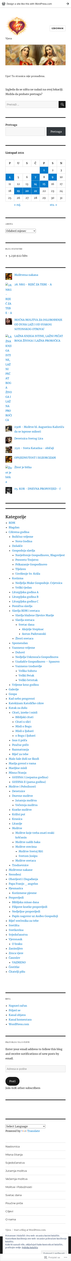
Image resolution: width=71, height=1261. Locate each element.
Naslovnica (12, 1146)
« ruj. (17, 204)
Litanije (17, 823)
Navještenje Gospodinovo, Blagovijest (40, 555)
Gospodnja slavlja (23, 550)
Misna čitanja (17, 772)
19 (18, 191)
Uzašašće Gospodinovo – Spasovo (37, 661)
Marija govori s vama (22, 763)
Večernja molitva (26, 805)
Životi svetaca (24, 638)
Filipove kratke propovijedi (29, 906)
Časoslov (14, 957)
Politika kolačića (30, 1247)
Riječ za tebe (20, 754)
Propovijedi (16, 897)
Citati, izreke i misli (24, 712)
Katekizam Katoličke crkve (26, 703)
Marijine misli (18, 768)
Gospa (13, 694)
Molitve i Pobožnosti (22, 786)
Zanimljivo (16, 948)
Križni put (18, 814)
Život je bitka (23, 467)
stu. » (53, 204)
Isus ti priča (19, 740)
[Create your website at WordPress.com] (35, 3)
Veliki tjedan (23, 587)
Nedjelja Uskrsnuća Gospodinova (36, 657)
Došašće (17, 546)
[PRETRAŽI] (62, 104)
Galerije (14, 689)
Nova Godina (23, 541)
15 (44, 184)
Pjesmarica (16, 888)
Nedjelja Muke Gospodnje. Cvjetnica (38, 583)
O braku (17, 944)
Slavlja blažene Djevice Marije (34, 615)
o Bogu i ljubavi (25, 735)
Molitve (17, 828)
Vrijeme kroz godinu (25, 684)
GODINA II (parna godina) (29, 782)
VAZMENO (19, 962)
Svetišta (14, 925)
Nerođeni (15, 874)
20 (27, 191)
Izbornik (58, 28)
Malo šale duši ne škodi (24, 758)
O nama (10, 1219)
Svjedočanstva (18, 934)
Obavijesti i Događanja (23, 879)
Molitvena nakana (26, 274)
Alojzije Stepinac (33, 629)
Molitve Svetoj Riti (31, 851)
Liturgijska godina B (25, 596)
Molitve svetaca (25, 860)
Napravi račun (18, 1005)
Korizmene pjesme (24, 893)
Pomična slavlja (22, 606)
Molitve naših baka (27, 842)
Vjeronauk (15, 939)
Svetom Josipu (28, 856)
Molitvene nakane (21, 869)
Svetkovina (16, 930)
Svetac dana (26, 624)
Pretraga (11, 124)
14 (35, 184)
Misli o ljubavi (24, 731)
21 (35, 191)
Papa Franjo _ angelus (23, 883)
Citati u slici (23, 721)
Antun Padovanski (34, 633)
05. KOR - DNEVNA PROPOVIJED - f (37, 488)
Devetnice (18, 791)
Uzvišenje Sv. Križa (27, 573)
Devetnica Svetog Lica (28, 438)
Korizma (17, 578)
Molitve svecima (26, 846)
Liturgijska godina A (25, 592)
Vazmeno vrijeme (23, 647)
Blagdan (14, 527)
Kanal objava (17, 1015)
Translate (33, 1131)
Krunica (17, 819)
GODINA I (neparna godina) (30, 777)
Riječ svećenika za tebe (24, 920)
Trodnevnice (20, 865)
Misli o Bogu (23, 726)
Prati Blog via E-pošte (17, 1042)
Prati (12, 1081)
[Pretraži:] (32, 104)
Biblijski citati (24, 717)
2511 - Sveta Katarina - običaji (34, 448)
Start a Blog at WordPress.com (30, 1230)
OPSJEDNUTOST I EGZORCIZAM (35, 457)
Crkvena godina (19, 532)
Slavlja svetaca (24, 620)
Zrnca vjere (16, 953)
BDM (12, 522)
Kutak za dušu (18, 707)
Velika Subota (28, 670)
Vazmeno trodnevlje (28, 666)
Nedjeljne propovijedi (26, 911)
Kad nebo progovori (22, 698)
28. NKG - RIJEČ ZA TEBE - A (33, 284)
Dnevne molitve (22, 795)
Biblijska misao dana (25, 902)
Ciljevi (9, 1211)
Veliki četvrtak (28, 680)
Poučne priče (20, 745)
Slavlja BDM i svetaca (26, 610)
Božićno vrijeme (22, 536)
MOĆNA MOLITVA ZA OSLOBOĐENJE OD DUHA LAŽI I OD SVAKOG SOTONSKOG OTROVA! (38, 324)
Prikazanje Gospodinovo (31, 564)
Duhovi (20, 652)
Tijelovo (20, 569)
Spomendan (20, 643)
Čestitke (14, 967)
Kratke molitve (22, 809)
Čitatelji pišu (17, 971)
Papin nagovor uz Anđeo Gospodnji (35, 916)
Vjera (8, 38)
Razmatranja (20, 749)
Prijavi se (14, 1010)
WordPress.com (19, 1024)
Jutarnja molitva (26, 800)
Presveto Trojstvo (26, 559)
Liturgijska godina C (25, 601)
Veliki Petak (26, 675)
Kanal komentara (20, 1019)
